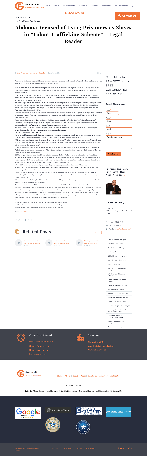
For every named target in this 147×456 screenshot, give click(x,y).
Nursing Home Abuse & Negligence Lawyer (117, 310)
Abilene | (69, 391)
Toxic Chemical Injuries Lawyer (117, 269)
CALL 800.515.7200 (121, 6)
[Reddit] (31, 220)
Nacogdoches (83, 391)
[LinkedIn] (28, 220)
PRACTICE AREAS (69, 6)
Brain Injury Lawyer (115, 264)
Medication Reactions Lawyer (116, 322)
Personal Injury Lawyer (117, 240)
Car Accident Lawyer (116, 244)
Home (60, 376)
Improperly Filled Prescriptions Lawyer (116, 316)
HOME (48, 6)
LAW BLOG (94, 6)
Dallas (27, 391)
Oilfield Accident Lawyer (117, 256)
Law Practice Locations (73, 385)
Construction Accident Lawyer (117, 280)
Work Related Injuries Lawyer (116, 274)
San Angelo (54, 391)
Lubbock (62, 391)
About (68, 376)
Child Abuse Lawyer (116, 327)
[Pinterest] (22, 220)
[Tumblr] (25, 220)
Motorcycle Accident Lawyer (119, 252)
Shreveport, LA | (93, 391)
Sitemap (79, 448)
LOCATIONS (82, 6)
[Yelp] (131, 448)
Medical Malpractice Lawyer (119, 306)
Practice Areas (79, 376)
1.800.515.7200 (118, 222)
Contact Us (127, 15)
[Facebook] (16, 220)
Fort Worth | (34, 391)
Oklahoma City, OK (105, 391)
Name (108, 110)
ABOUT (56, 6)
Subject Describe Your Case (115, 134)
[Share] (129, 448)
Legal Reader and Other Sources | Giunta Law (31, 73)
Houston (41, 391)
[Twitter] (19, 220)
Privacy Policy (55, 448)
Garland (74, 391)
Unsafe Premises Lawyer (117, 302)
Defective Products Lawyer (118, 285)
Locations (92, 376)
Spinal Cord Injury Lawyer (118, 260)
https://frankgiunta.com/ (123, 229)
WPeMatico (24, 212)
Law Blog (103, 376)
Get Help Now (113, 154)
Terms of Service (68, 448)
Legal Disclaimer (91, 448)
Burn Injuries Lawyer (116, 289)
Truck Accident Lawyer (117, 248)
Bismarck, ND (117, 391)
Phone (108, 118)
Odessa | (48, 391)
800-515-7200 (74, 13)
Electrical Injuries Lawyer (118, 298)
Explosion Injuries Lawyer (118, 293)
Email (108, 126)
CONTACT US (106, 6)
